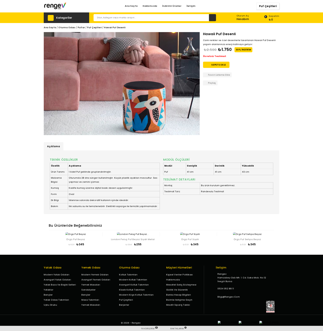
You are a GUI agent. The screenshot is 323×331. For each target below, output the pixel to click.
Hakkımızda (150, 6)
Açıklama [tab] (53, 146)
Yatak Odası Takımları (56, 299)
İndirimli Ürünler (172, 6)
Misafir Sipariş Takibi (178, 304)
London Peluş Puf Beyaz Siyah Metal (133, 239)
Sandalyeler (88, 289)
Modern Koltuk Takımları (133, 279)
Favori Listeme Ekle (219, 74)
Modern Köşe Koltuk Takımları (136, 294)
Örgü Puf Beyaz (75, 239)
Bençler (48, 294)
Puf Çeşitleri (268, 6)
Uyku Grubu (50, 304)
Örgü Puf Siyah (190, 239)
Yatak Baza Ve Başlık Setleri (60, 284)
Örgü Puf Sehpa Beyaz (247, 239)
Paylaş (212, 83)
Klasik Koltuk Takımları (132, 289)
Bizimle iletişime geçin (179, 299)
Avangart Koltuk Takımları (134, 284)
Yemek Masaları (90, 284)
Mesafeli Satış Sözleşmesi (181, 284)
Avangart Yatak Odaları (57, 279)
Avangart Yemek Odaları (95, 279)
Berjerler (124, 304)
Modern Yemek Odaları (95, 274)
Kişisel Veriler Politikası (179, 274)
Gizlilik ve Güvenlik (177, 289)
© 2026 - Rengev (131, 322)
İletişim (191, 6)
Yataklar (48, 289)
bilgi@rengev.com (229, 296)
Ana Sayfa (131, 6)
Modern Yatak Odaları (56, 274)
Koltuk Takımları (128, 274)
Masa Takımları (90, 299)
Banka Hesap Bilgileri (178, 294)
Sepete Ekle (216, 65)
